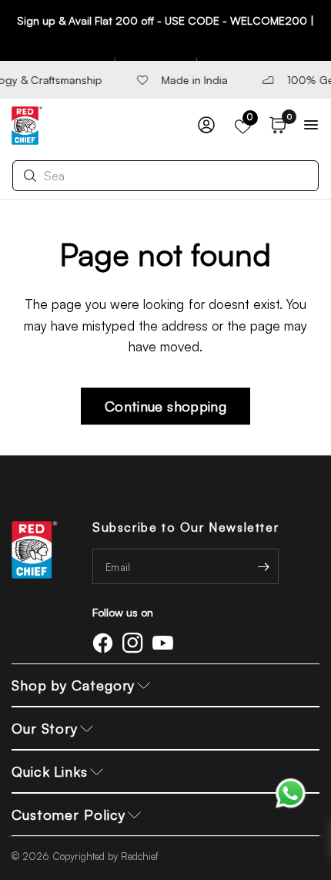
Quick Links (50, 771)
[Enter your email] (263, 566)
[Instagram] (135, 643)
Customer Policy (68, 814)
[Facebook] (105, 643)
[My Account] (206, 126)
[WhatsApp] (290, 792)
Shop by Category (73, 685)
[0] (275, 126)
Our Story (45, 728)
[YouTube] (165, 643)
